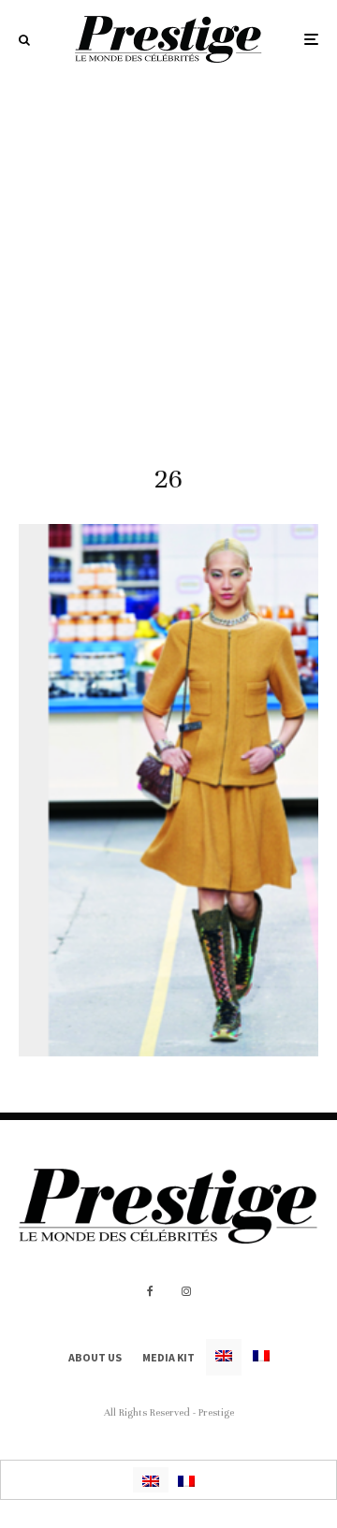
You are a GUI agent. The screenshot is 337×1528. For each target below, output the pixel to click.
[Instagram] (186, 1291)
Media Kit (168, 1357)
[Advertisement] (168, 256)
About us (95, 1357)
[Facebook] (150, 1291)
